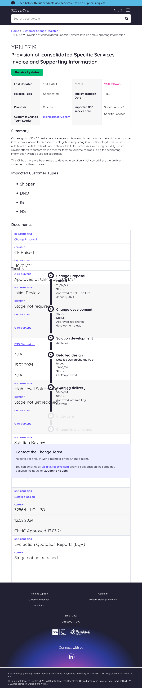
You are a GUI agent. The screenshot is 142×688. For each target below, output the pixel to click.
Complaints (39, 605)
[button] (128, 10)
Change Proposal (25, 239)
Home (15, 31)
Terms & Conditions (52, 673)
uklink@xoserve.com (56, 116)
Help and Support (39, 593)
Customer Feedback (39, 599)
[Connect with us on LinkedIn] (71, 659)
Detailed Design (24, 497)
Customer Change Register (40, 31)
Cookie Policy (15, 673)
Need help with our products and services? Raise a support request (61, 3)
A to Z (118, 10)
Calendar (103, 593)
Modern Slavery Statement (103, 599)
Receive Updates (27, 72)
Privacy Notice (32, 673)
